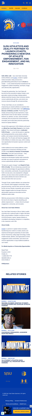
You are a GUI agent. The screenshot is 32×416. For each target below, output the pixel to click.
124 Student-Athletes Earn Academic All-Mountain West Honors (13, 361)
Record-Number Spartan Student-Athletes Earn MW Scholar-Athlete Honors (16, 304)
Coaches (17, 8)
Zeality (3, 228)
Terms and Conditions (12, 404)
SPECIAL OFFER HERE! (23, 412)
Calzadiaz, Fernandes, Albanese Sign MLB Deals (14, 333)
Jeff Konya (26, 108)
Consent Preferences (21, 400)
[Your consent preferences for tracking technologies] (2, 413)
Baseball (4, 301)
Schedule (24, 8)
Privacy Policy (9, 400)
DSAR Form (23, 404)
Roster (11, 8)
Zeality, (15, 77)
